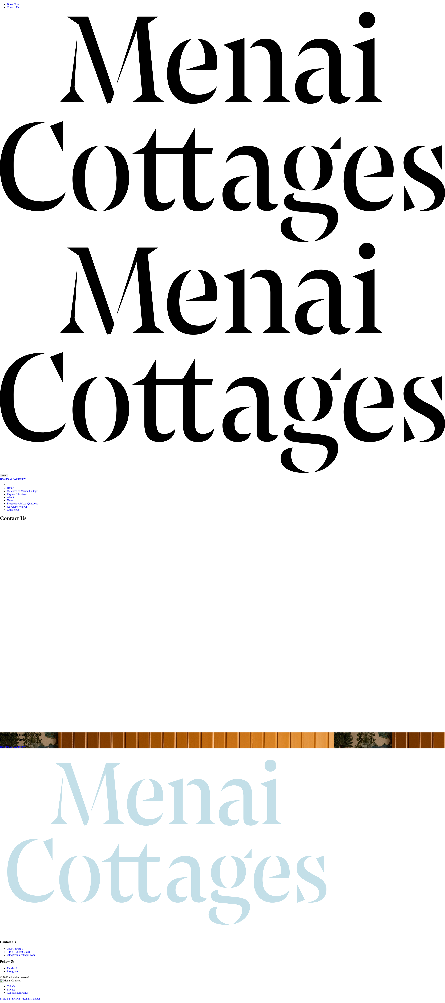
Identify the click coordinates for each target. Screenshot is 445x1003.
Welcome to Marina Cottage (22, 491)
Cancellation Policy (17, 992)
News (10, 500)
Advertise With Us (17, 506)
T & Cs (11, 986)
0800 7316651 (15, 948)
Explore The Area (17, 494)
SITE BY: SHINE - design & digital (20, 998)
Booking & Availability (13, 478)
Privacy (11, 989)
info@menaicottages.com (21, 954)
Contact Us (13, 7)
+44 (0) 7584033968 (18, 951)
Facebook (12, 968)
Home (10, 487)
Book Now (13, 4)
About (10, 497)
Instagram (12, 971)
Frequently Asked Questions (22, 503)
